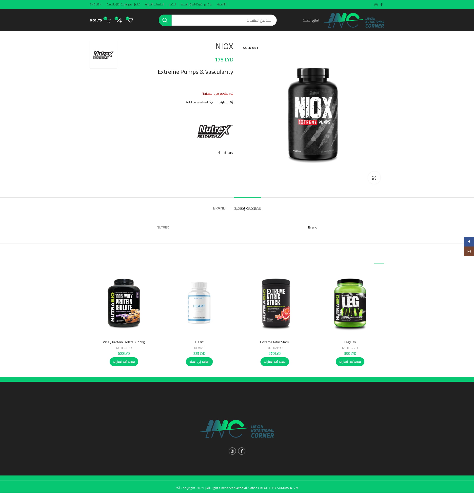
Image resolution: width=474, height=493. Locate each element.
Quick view (320, 288)
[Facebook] (469, 241)
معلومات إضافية (247, 208)
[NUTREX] (214, 130)
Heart (199, 342)
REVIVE (199, 347)
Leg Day (350, 342)
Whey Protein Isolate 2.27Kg (124, 342)
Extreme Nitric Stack (274, 342)
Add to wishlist (197, 102)
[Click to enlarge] (374, 177)
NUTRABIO (350, 347)
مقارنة (224, 102)
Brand (219, 208)
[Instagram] (469, 251)
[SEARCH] (165, 20)
